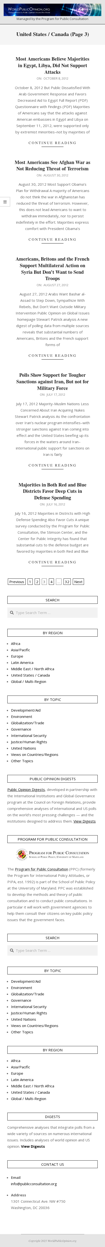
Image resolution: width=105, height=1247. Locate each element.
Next (78, 581)
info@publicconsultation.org (34, 1183)
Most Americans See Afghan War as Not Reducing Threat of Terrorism (52, 165)
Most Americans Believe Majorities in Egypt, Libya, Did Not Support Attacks (52, 65)
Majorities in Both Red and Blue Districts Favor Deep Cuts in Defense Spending (52, 491)
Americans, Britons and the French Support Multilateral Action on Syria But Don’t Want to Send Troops (52, 268)
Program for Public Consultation (41, 869)
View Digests (33, 1146)
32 (67, 581)
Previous (16, 581)
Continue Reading (53, 142)
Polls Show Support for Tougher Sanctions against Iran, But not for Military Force (52, 381)
